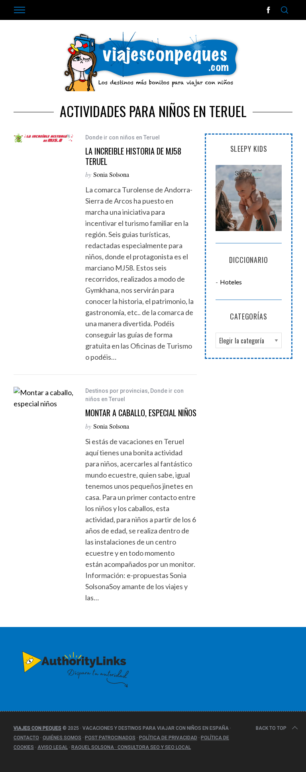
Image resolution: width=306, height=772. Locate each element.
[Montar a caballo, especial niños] (43, 398)
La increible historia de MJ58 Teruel (133, 156)
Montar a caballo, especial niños (140, 413)
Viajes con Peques (37, 728)
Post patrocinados (110, 738)
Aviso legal (52, 747)
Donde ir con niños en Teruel (122, 137)
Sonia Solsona (111, 174)
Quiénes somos (62, 738)
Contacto (26, 738)
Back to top (271, 728)
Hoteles (231, 282)
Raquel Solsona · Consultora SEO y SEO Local (131, 747)
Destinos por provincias (116, 391)
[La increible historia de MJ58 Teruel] (43, 138)
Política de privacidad (168, 738)
